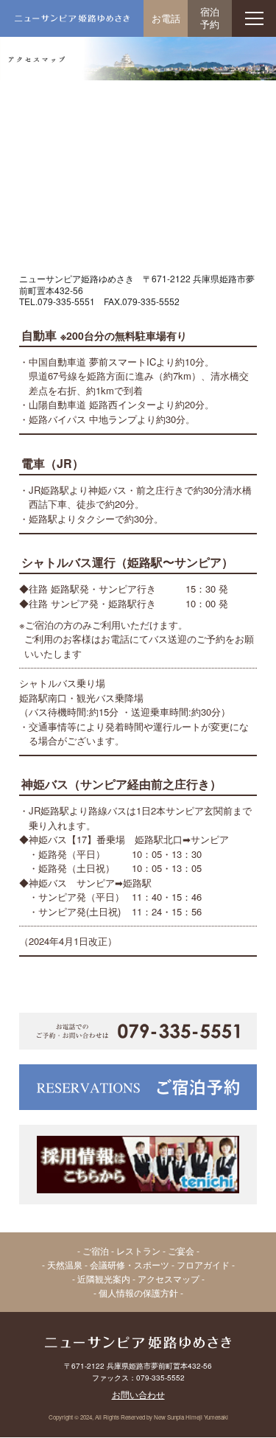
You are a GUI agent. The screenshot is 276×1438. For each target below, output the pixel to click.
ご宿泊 (95, 1250)
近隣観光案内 (103, 1278)
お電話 (166, 18)
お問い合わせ (138, 1394)
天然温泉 (64, 1264)
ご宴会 (181, 1250)
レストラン (138, 1250)
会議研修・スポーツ (129, 1264)
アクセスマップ (168, 1278)
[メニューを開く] (254, 18)
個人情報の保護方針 (138, 1292)
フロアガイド (203, 1264)
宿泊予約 (209, 17)
